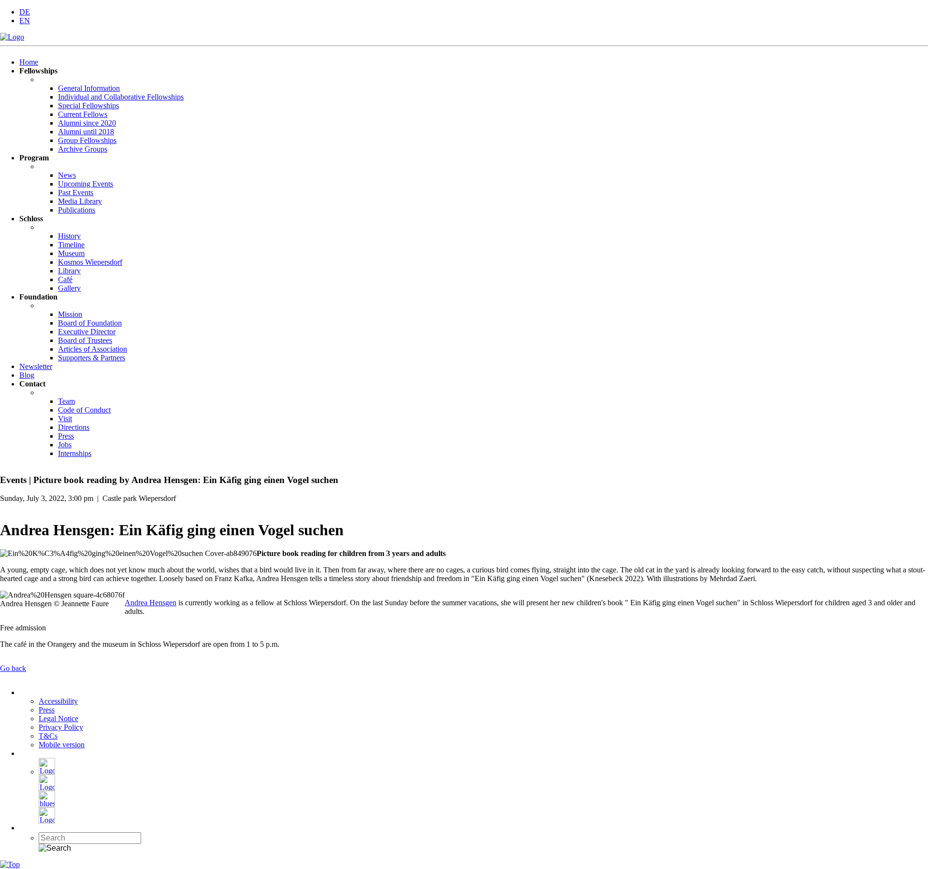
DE (24, 12)
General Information (89, 88)
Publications (76, 210)
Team (66, 401)
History (69, 236)
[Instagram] (47, 788)
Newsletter (35, 366)
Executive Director (87, 332)
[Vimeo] (47, 821)
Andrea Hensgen (150, 602)
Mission (70, 314)
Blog (26, 375)
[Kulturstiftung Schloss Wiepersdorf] (12, 37)
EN (24, 20)
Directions (73, 427)
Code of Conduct (84, 410)
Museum (71, 253)
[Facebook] (47, 772)
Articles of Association (92, 349)
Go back (13, 668)
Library (69, 271)
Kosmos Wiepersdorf (90, 262)
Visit (65, 418)
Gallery (69, 288)
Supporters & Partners (91, 358)
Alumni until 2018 (86, 132)
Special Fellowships (88, 105)
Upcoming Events (85, 184)
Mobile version (62, 745)
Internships (74, 453)
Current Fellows (82, 114)
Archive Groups (82, 149)
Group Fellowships (87, 140)
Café (65, 279)
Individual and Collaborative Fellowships (121, 97)
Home (28, 62)
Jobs (65, 445)
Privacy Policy (61, 727)
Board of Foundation (90, 323)
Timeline (71, 245)
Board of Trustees (85, 340)
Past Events (75, 192)
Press (66, 436)
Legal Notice (58, 718)
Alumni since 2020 (87, 123)
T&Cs (48, 736)
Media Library (80, 201)
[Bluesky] (47, 804)
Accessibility (58, 701)
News (67, 175)
